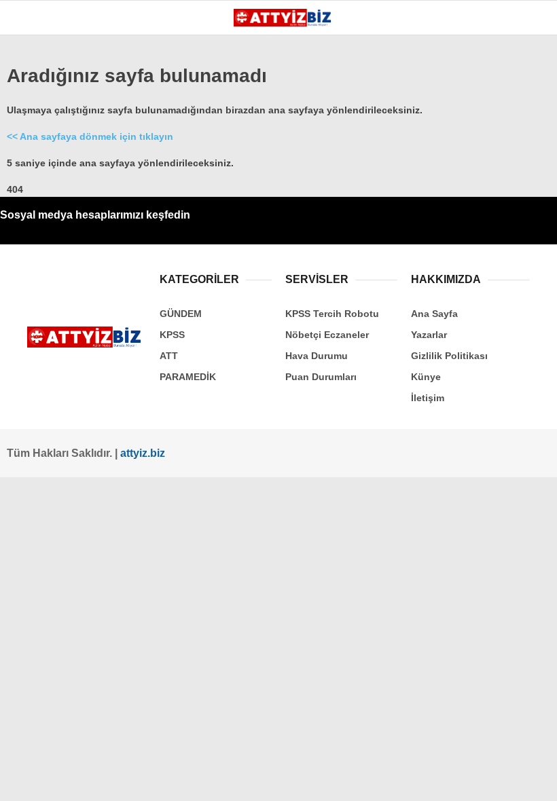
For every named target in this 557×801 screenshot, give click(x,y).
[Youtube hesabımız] (195, 779)
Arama (418, 65)
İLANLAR (39, 304)
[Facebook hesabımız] (50, 779)
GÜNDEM (39, 139)
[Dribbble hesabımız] (291, 779)
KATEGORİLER (52, 112)
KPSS (32, 194)
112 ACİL (38, 167)
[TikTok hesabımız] (243, 779)
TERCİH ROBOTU (56, 332)
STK (29, 277)
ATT (28, 222)
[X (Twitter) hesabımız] (99, 779)
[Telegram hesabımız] (339, 779)
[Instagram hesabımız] (147, 779)
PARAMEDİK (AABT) (62, 249)
